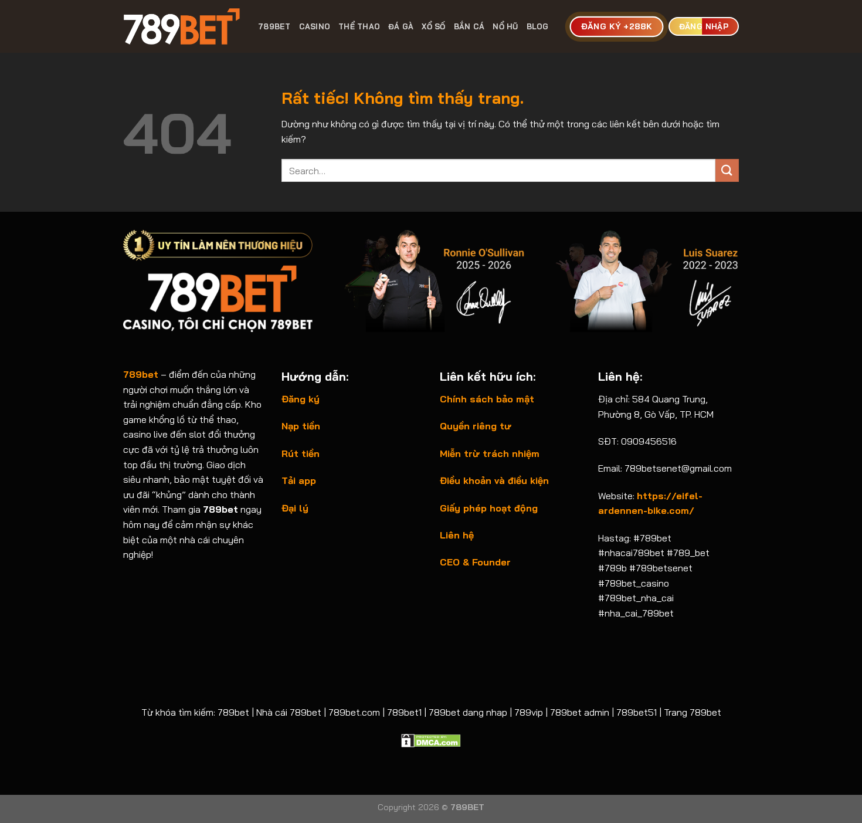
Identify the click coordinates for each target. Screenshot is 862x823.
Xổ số (433, 26)
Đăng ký (300, 399)
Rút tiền (300, 453)
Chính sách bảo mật (487, 399)
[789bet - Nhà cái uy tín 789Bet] (181, 26)
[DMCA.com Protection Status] (431, 739)
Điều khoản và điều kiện (494, 480)
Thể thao (359, 26)
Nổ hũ (505, 26)
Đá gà (400, 26)
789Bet (274, 26)
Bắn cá (469, 26)
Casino (315, 26)
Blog (538, 26)
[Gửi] (727, 170)
